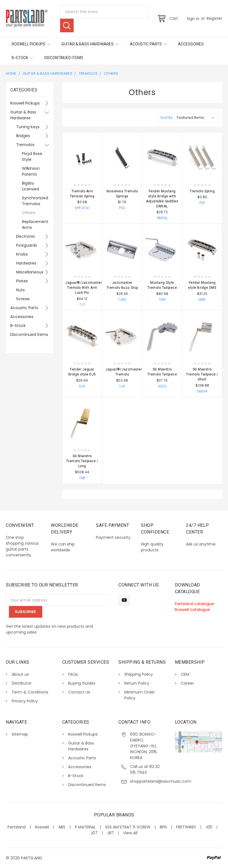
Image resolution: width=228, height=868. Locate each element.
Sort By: (167, 117)
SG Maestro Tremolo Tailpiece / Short (202, 374)
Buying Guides (81, 683)
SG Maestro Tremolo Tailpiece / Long (82, 461)
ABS (61, 827)
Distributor (22, 683)
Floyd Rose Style (32, 156)
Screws (23, 299)
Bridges (23, 136)
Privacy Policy (25, 701)
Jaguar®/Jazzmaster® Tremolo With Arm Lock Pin (85, 288)
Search (67, 25)
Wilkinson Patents (31, 171)
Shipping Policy (138, 674)
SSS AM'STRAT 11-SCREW (127, 827)
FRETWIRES (186, 827)
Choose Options (82, 172)
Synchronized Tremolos (35, 201)
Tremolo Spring (202, 191)
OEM (185, 674)
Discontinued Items (63, 57)
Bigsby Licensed (30, 186)
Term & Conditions (30, 692)
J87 (110, 833)
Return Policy (136, 683)
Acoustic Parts (146, 44)
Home (11, 73)
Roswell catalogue (192, 609)
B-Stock (20, 57)
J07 (94, 833)
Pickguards (26, 245)
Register (214, 18)
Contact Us (79, 692)
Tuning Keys (27, 127)
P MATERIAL (85, 827)
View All (130, 833)
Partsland (17, 827)
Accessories (191, 44)
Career (187, 683)
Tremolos (88, 73)
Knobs (22, 254)
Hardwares (26, 263)
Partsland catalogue (194, 604)
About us (20, 674)
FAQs (73, 674)
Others (111, 73)
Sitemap (20, 734)
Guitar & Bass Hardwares (88, 44)
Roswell (42, 827)
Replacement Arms (35, 224)
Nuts (20, 290)
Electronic (25, 236)
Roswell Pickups (29, 44)
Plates (22, 281)
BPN (163, 827)
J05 (208, 827)
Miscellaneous (28, 272)
